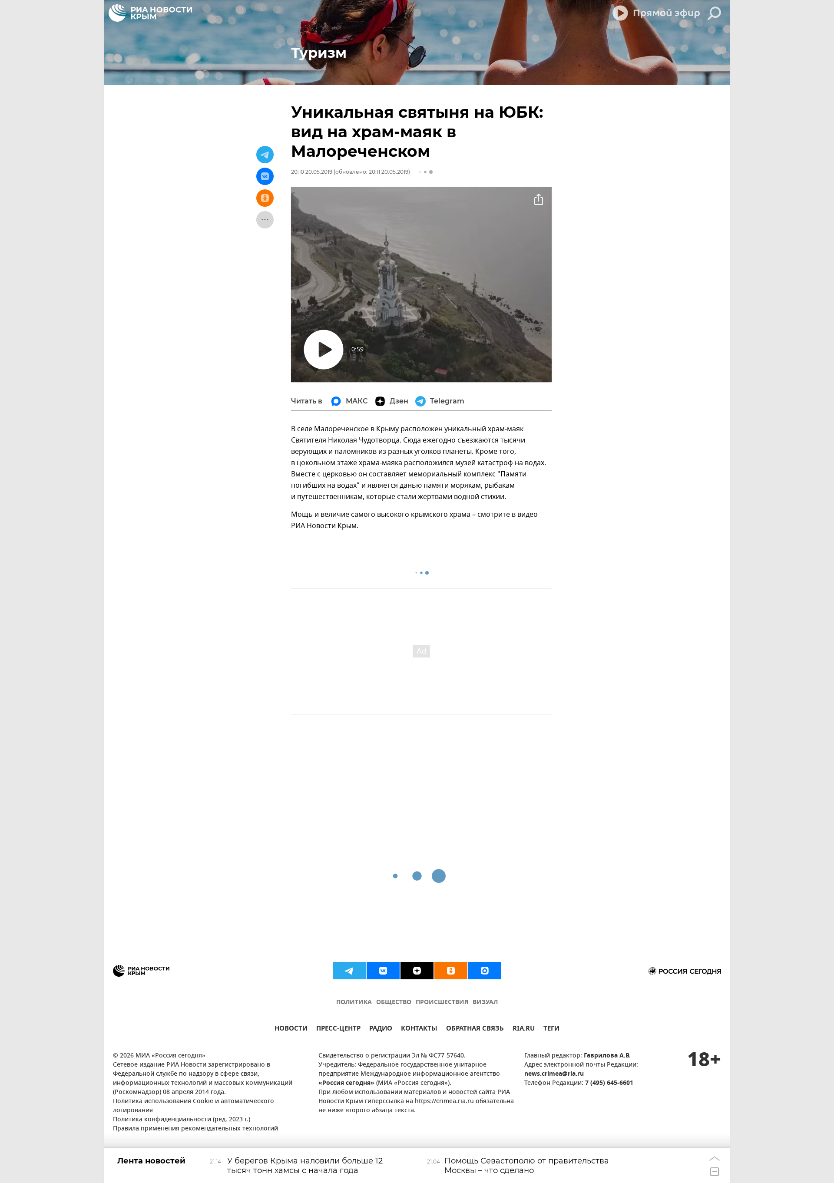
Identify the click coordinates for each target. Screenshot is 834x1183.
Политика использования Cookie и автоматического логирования (193, 1106)
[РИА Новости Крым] (150, 13)
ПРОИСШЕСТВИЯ (442, 1003)
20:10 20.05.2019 (311, 172)
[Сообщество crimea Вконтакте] (383, 970)
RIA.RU (524, 1029)
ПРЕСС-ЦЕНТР (338, 1029)
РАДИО (380, 1029)
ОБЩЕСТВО (393, 1003)
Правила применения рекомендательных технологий (195, 1129)
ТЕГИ (551, 1029)
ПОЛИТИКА (354, 1003)
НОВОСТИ (291, 1029)
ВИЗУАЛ (485, 1003)
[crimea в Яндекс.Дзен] (417, 970)
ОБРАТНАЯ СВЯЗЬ (475, 1029)
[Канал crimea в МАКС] (484, 970)
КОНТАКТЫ (419, 1029)
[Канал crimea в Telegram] (349, 970)
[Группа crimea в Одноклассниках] (450, 970)
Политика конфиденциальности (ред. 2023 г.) (181, 1120)
